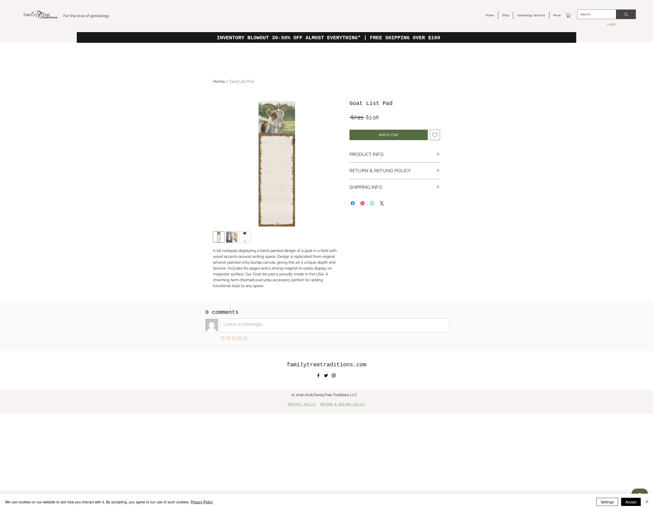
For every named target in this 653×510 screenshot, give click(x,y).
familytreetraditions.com (326, 365)
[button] (569, 15)
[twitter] (326, 375)
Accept (630, 501)
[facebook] (318, 375)
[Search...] (626, 14)
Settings (607, 501)
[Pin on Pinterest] (362, 203)
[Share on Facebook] (353, 203)
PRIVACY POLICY (302, 404)
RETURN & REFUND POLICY (342, 404)
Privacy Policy (202, 501)
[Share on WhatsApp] (372, 203)
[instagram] (333, 375)
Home (219, 81)
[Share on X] (382, 203)
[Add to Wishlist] (435, 135)
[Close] (647, 502)
